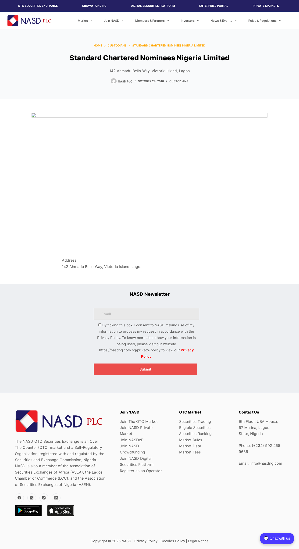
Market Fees (190, 452)
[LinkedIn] (56, 497)
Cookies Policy (172, 541)
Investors (188, 20)
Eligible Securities (194, 427)
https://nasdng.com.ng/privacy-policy (129, 350)
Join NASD (111, 20)
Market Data (190, 446)
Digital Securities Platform (153, 5)
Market (83, 20)
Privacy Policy (145, 541)
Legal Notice (198, 541)
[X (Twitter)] (31, 497)
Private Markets (266, 5)
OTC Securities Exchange (38, 5)
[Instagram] (43, 497)
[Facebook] (19, 497)
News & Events (221, 20)
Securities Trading (195, 421)
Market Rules (190, 440)
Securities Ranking (195, 433)
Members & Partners (150, 20)
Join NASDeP (131, 440)
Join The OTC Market (139, 421)
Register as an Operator (141, 470)
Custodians (178, 81)
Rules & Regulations (262, 20)
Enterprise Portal (213, 5)
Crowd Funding (94, 5)
